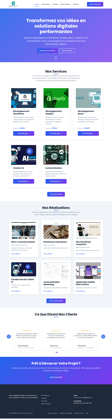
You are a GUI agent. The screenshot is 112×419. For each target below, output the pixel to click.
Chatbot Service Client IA (22, 280)
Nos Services (46, 4)
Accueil (36, 4)
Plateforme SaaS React (55, 242)
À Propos (76, 4)
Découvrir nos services (47, 51)
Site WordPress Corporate (83, 243)
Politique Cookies (79, 413)
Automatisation (54, 168)
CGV (87, 413)
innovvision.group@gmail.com (82, 398)
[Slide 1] (55, 353)
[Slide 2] (56, 352)
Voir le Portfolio (67, 51)
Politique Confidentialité (66, 413)
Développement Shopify (54, 112)
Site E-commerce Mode (23, 242)
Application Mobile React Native (85, 283)
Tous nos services (56, 194)
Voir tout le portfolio (56, 301)
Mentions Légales (53, 413)
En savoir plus (23, 133)
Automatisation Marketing (52, 283)
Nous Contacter (65, 4)
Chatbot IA (18, 168)
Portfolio (55, 4)
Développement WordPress (21, 112)
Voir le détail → (16, 254)
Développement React (86, 112)
